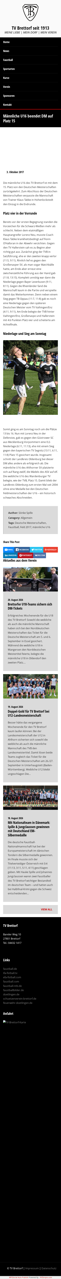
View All (47, 909)
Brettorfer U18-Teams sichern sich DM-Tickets (30, 606)
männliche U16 (41, 527)
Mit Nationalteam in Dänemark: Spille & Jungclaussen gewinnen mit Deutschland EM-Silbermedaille (29, 828)
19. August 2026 (15, 707)
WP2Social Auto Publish (18, 1277)
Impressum (32, 1268)
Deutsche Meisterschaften (30, 523)
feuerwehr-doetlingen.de (17, 1003)
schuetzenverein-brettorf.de (19, 998)
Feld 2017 (25, 527)
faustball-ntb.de (12, 986)
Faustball (13, 527)
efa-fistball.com (12, 977)
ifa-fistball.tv (10, 973)
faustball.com (11, 981)
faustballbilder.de (13, 990)
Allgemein (26, 518)
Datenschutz (48, 1268)
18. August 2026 (15, 818)
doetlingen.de (11, 994)
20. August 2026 (15, 600)
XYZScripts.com (46, 1277)
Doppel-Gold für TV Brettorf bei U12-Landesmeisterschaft (28, 713)
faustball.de (10, 969)
